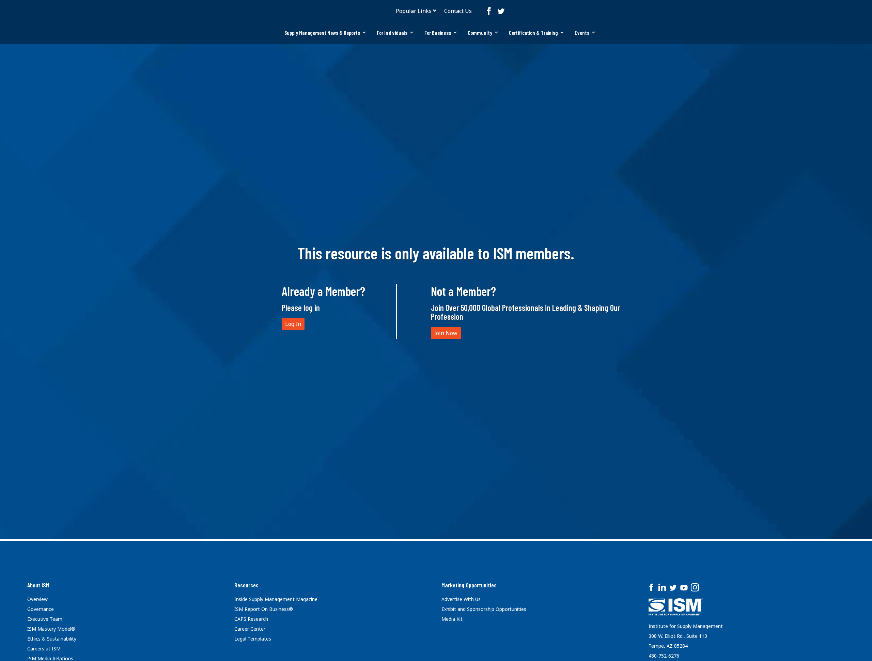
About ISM (38, 585)
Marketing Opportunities (469, 585)
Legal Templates (252, 638)
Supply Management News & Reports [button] (322, 32)
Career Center (249, 629)
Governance (40, 609)
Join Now (445, 333)
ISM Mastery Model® (51, 629)
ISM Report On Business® (263, 609)
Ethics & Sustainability (51, 638)
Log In (293, 324)
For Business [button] (437, 32)
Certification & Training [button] (533, 32)
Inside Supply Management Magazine (275, 599)
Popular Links (414, 11)
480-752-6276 (664, 655)
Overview (37, 599)
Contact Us (458, 11)
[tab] (325, 33)
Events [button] (582, 32)
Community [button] (480, 32)
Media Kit (452, 619)
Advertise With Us (461, 599)
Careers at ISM (44, 648)
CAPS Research (251, 619)
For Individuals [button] (392, 32)
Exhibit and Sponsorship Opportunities (483, 609)
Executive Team (44, 619)
